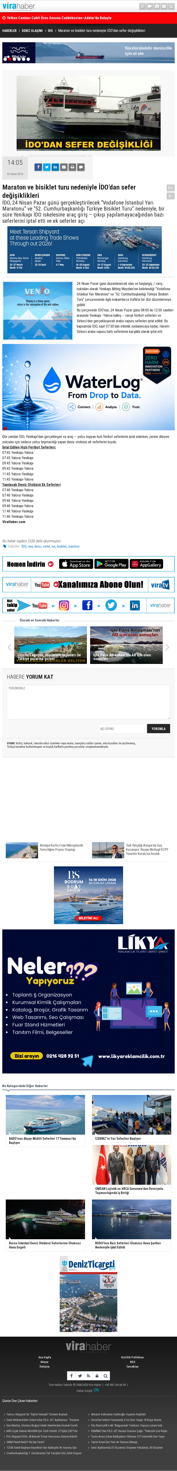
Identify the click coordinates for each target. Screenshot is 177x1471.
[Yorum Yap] (81, 167)
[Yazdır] (72, 167)
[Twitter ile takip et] (80, 1375)
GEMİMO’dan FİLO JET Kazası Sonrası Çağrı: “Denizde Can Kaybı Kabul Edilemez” (127, 1431)
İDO (24, 546)
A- (171, 196)
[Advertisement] (88, 802)
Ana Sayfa (44, 1357)
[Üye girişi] (97, 1375)
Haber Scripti (84, 1391)
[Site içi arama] (171, 6)
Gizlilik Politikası (132, 1357)
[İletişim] (164, 6)
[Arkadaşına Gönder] (64, 167)
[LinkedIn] (55, 167)
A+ (170, 188)
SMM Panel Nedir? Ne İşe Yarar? (25, 1442)
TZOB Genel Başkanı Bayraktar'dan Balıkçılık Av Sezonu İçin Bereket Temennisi (39, 1448)
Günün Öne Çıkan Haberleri (20, 1401)
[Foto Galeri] (156, 6)
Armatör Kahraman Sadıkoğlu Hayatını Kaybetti (118, 1414)
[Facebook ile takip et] (71, 1375)
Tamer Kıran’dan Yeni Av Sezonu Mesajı (114, 1442)
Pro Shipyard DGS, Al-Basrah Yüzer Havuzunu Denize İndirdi (41, 1436)
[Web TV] (149, 6)
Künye (44, 1362)
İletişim (45, 1366)
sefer (46, 546)
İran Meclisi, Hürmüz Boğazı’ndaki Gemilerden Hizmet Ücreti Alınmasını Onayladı (40, 1426)
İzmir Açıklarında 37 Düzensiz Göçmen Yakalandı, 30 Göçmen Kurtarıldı (125, 1448)
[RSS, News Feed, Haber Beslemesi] (88, 1375)
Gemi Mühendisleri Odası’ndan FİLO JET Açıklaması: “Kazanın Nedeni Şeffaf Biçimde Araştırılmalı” (40, 1420)
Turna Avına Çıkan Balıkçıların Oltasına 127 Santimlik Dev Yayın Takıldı (126, 1437)
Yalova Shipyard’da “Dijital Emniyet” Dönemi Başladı (37, 1414)
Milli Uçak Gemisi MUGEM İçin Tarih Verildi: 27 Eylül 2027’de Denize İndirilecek (39, 1431)
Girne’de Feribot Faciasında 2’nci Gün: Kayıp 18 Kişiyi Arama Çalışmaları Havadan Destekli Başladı (124, 1420)
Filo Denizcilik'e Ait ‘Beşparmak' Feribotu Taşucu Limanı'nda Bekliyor (124, 1426)
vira (30, 546)
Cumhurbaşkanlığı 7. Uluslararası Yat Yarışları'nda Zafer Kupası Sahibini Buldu (42, 1453)
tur (53, 546)
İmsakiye (133, 1366)
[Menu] (142, 6)
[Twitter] (46, 167)
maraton (74, 546)
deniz (37, 546)
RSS (132, 1362)
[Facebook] (38, 167)
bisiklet (62, 546)
